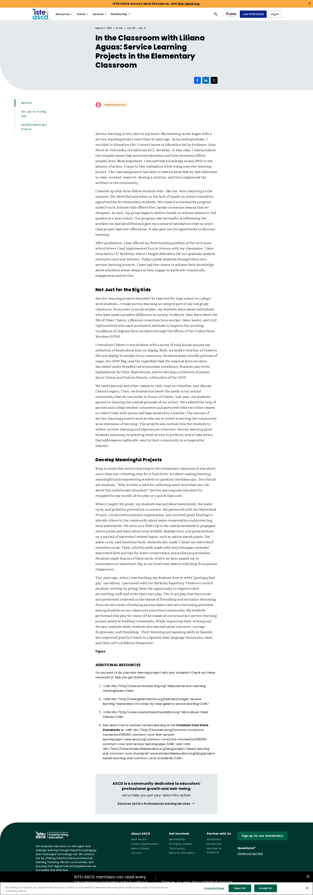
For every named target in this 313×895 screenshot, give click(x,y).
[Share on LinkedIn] (205, 80)
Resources (63, 14)
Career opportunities (144, 844)
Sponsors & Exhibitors (214, 850)
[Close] (307, 888)
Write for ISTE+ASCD (182, 853)
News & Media (140, 848)
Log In (275, 14)
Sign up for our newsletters (262, 836)
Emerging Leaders (180, 844)
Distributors (214, 844)
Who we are (139, 839)
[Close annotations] (308, 876)
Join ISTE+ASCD (253, 14)
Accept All (265, 888)
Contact (136, 853)
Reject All (240, 888)
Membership (119, 14)
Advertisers (214, 839)
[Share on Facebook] (197, 80)
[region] (156, 888)
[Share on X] (214, 80)
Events (81, 14)
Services (98, 14)
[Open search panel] (216, 14)
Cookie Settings (214, 888)
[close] (309, 3)
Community (177, 848)
